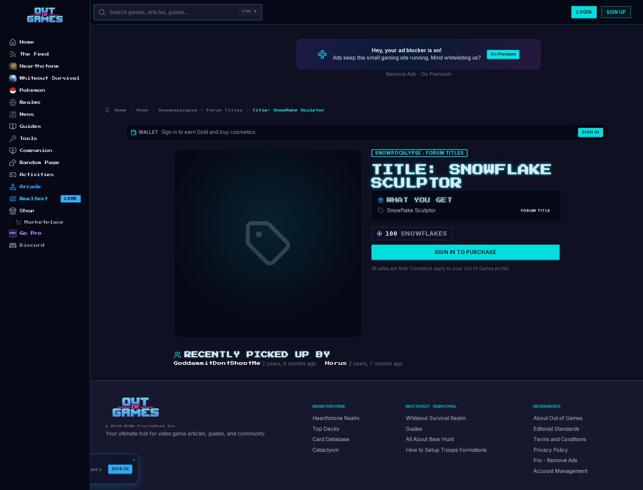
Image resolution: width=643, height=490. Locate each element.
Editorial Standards (556, 429)
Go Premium (503, 54)
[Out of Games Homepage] (135, 407)
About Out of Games (558, 418)
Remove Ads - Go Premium (418, 74)
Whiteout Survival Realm (436, 418)
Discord (32, 245)
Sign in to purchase (465, 252)
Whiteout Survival (50, 78)
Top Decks (325, 429)
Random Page (40, 162)
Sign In (590, 132)
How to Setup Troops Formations (446, 450)
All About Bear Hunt (430, 439)
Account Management (560, 471)
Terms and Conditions (559, 439)
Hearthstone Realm (335, 418)
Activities (37, 174)
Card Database (330, 439)
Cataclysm (325, 450)
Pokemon (32, 90)
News (27, 114)
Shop (27, 211)
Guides (414, 429)
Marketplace (44, 222)
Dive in (120, 468)
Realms (30, 102)
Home (27, 42)
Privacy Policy (550, 450)
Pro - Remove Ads (555, 460)
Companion (36, 150)
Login (583, 12)
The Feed (34, 54)
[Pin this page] (107, 110)
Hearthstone (39, 66)
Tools (29, 138)
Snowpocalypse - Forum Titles (419, 153)
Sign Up (616, 12)
